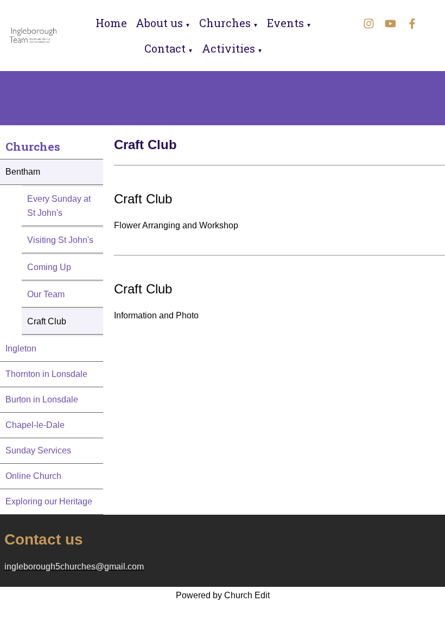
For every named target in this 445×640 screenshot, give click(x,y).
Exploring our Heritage (48, 501)
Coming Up (49, 267)
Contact (165, 48)
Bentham (22, 171)
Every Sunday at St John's (59, 205)
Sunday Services (38, 450)
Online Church (33, 476)
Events (285, 23)
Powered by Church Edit (223, 595)
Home (111, 23)
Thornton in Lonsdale (46, 374)
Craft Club (46, 321)
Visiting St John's (60, 240)
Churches (225, 23)
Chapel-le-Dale (35, 425)
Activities (228, 48)
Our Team (46, 294)
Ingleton (20, 348)
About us (159, 23)
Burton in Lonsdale (41, 399)
